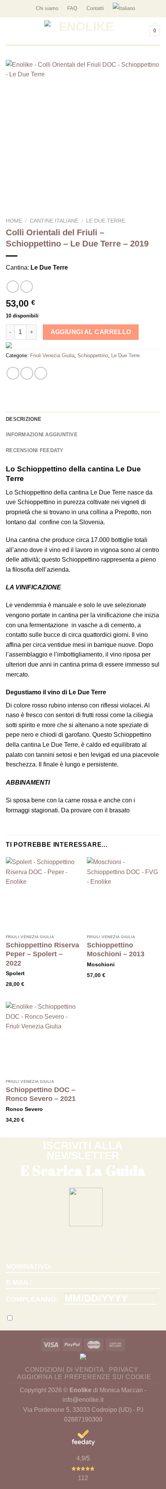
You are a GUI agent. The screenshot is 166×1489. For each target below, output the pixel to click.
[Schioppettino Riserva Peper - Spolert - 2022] (42, 893)
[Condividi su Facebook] (26, 373)
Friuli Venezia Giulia (52, 355)
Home (14, 221)
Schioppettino (93, 355)
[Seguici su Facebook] (149, 8)
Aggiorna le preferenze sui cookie (84, 1377)
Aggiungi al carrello (91, 332)
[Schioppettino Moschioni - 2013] (123, 893)
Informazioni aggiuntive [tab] (42, 434)
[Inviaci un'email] (156, 8)
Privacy (124, 1369)
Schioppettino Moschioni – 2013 (115, 949)
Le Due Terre (105, 221)
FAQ (72, 8)
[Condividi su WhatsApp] (13, 373)
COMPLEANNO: (32, 1299)
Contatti (95, 8)
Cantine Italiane (54, 221)
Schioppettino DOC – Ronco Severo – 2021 (41, 1094)
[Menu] (10, 30)
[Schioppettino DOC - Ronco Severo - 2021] (42, 1038)
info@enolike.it (83, 1399)
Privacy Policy (49, 1319)
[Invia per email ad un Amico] (40, 373)
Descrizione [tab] (23, 419)
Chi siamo (47, 8)
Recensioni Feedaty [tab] (35, 450)
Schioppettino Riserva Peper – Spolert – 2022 (42, 954)
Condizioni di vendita (64, 1369)
